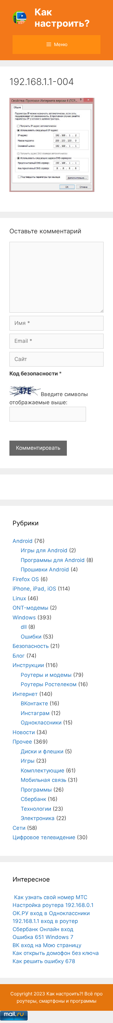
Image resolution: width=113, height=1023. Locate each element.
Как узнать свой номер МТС (50, 897)
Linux (19, 598)
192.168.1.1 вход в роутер (45, 921)
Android (23, 541)
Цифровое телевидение (44, 837)
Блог (19, 656)
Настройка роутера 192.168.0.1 (53, 905)
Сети (19, 828)
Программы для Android (53, 560)
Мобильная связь (43, 780)
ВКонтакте (34, 703)
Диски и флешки (42, 751)
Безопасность (31, 646)
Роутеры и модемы (46, 675)
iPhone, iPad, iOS (34, 589)
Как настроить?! (64, 994)
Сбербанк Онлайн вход (43, 929)
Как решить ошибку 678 (44, 961)
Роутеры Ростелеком (49, 684)
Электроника (38, 818)
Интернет (25, 694)
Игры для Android (44, 550)
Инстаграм (35, 713)
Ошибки (31, 636)
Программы (36, 790)
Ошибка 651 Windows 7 (43, 937)
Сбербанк (33, 799)
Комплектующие (42, 770)
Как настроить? (62, 17)
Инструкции (28, 665)
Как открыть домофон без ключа (56, 953)
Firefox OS (26, 579)
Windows (24, 617)
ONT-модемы (30, 608)
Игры (28, 761)
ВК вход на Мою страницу (47, 945)
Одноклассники (41, 722)
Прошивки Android (45, 569)
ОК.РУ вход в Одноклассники (51, 913)
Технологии (36, 809)
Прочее (22, 742)
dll (24, 627)
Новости (24, 732)
